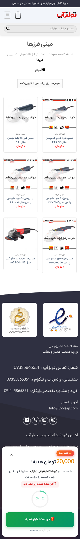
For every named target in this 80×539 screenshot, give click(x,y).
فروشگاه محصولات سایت (56, 54)
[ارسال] (8, 29)
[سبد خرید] (18, 15)
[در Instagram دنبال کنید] (53, 421)
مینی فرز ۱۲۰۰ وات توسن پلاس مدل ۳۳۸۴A (59, 261)
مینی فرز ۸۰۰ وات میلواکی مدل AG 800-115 (20, 261)
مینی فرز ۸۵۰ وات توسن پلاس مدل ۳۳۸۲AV (59, 201)
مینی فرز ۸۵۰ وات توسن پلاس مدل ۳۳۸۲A (20, 201)
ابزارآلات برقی (26, 54)
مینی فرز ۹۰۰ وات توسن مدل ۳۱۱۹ (20, 140)
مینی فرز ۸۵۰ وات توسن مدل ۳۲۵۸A (59, 140)
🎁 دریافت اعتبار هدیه (40, 519)
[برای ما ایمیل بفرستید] (44, 421)
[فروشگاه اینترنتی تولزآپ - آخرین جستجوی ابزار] (67, 15)
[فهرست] (7, 15)
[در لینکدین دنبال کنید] (27, 421)
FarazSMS (34, 531)
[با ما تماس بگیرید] (36, 421)
